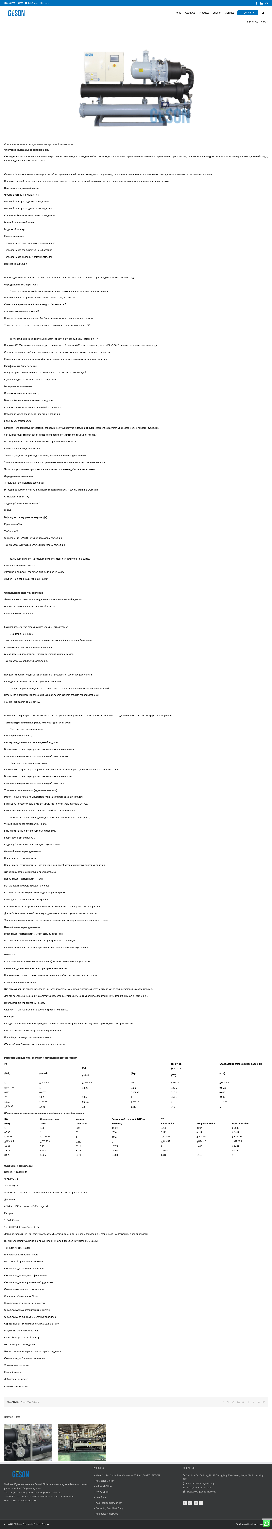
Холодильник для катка (16, 1365)
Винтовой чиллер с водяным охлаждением (26, 201)
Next (263, 22)
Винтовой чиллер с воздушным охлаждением (28, 208)
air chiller (255, 1524)
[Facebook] (185, 1503)
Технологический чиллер (17, 1248)
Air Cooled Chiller (105, 1481)
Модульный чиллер (14, 229)
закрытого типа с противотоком (56, 715)
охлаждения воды (37, 345)
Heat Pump (101, 1497)
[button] (263, 12)
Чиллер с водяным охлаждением (21, 195)
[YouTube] (196, 1503)
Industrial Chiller (104, 1486)
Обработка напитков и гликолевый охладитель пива (31, 1324)
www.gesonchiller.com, (50, 1234)
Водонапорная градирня (17, 715)
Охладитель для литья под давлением (24, 1268)
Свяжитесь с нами (14, 352)
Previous (253, 22)
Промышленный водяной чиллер (21, 1254)
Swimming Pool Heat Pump (109, 1508)
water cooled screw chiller (109, 1503)
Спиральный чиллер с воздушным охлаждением (29, 215)
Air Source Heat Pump (107, 1514)
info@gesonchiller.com (38, 3)
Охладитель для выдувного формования (25, 1275)
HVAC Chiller (102, 1492)
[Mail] (201, 1503)
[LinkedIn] (190, 1503)
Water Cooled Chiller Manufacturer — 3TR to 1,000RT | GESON (128, 1475)
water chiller (246, 1524)
